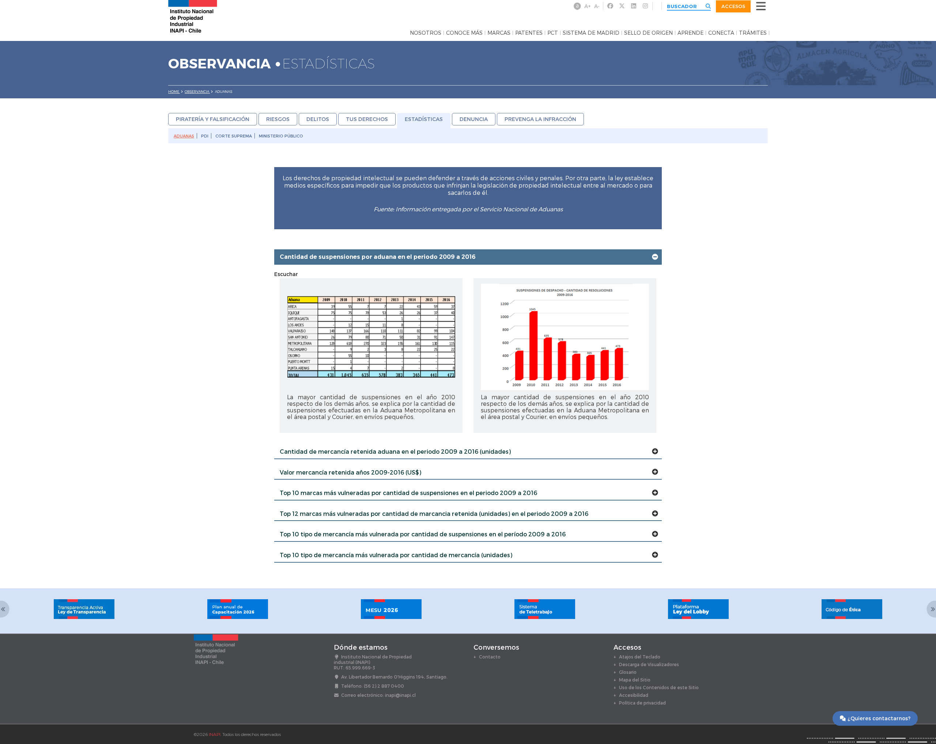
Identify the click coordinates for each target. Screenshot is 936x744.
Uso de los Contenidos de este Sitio (659, 687)
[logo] (192, 16)
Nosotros (425, 33)
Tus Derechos (367, 119)
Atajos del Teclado (639, 656)
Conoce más (464, 33)
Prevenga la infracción (540, 119)
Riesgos (278, 119)
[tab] (468, 257)
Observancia (197, 92)
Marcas (498, 33)
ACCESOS (733, 6)
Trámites (753, 33)
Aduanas (184, 135)
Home (174, 92)
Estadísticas (424, 119)
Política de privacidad (642, 702)
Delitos (317, 119)
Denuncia (474, 119)
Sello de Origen (648, 33)
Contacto (490, 656)
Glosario (628, 672)
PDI (204, 135)
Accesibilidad (633, 695)
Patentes (529, 33)
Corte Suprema (233, 135)
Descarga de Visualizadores (649, 664)
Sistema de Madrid (591, 33)
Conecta (721, 33)
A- (597, 6)
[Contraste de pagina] (577, 6)
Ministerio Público (281, 135)
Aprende (690, 33)
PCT (552, 33)
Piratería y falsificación (212, 119)
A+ (587, 6)
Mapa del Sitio (634, 679)
